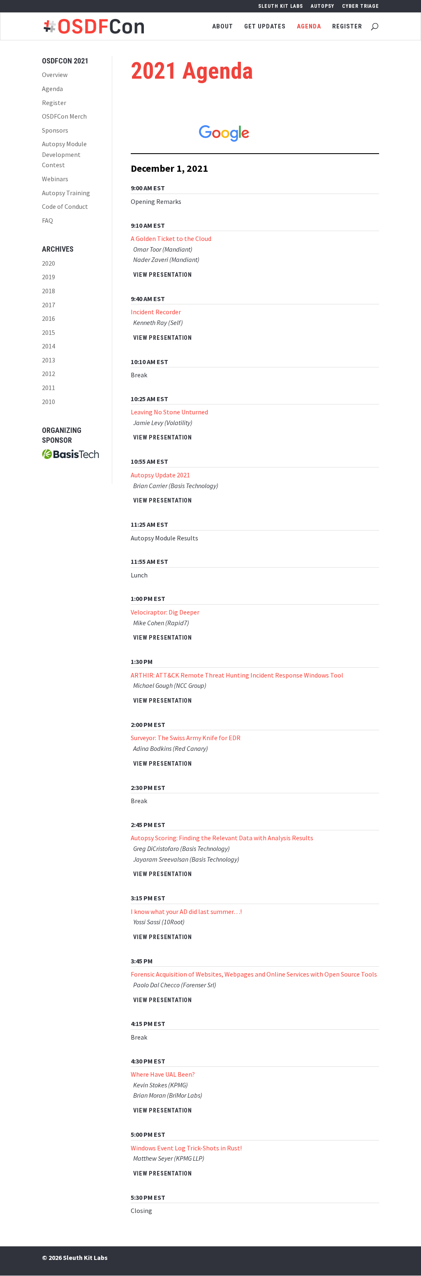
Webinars (55, 179)
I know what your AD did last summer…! (186, 911)
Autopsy (322, 6)
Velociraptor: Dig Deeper (165, 612)
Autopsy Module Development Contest (64, 154)
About (222, 26)
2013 (48, 360)
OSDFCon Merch (64, 116)
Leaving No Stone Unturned (169, 412)
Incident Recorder (156, 312)
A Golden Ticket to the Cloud (171, 238)
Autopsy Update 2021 (160, 475)
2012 (48, 373)
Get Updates (265, 26)
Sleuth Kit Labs (280, 6)
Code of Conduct (65, 206)
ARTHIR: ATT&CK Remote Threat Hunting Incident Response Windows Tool (237, 675)
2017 (48, 305)
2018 (48, 291)
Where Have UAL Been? (163, 1074)
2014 (48, 346)
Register (347, 26)
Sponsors (55, 130)
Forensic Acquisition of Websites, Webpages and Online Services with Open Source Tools (254, 974)
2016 (48, 318)
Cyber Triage (360, 6)
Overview (54, 74)
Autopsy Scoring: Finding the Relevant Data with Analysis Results (222, 838)
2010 (48, 401)
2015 (48, 332)
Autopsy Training (66, 193)
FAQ (47, 220)
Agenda (309, 26)
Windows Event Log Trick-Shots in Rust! (186, 1148)
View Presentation (162, 274)
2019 (48, 277)
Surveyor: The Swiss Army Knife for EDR (186, 738)
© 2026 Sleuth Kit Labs (75, 1257)
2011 (48, 387)
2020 (48, 263)
